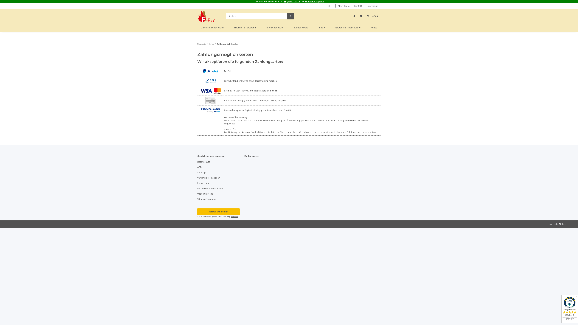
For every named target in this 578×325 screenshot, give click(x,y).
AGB (199, 167)
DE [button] (329, 6)
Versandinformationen (208, 177)
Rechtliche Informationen (210, 188)
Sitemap (201, 172)
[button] (354, 16)
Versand (234, 216)
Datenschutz (203, 161)
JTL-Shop (562, 224)
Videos (373, 27)
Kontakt (358, 6)
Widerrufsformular (206, 199)
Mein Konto (344, 6)
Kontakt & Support (314, 1)
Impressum (372, 6)
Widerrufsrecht (205, 193)
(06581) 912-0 (293, 1)
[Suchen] (290, 16)
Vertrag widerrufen (218, 211)
